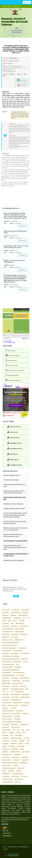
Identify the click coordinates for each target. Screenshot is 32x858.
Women (21, 743)
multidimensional (20, 623)
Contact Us (16, 6)
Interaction (19, 770)
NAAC (22, 729)
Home (4, 846)
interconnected (6, 609)
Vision (24, 617)
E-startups (26, 738)
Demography (5, 735)
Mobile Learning (6, 713)
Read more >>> (25, 338)
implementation (15, 757)
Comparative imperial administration (10, 642)
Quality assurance (15, 727)
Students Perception (7, 716)
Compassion (13, 615)
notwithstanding (19, 691)
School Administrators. (17, 773)
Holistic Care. (17, 781)
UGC (14, 729)
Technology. (17, 716)
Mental (4, 620)
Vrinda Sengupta (13, 58)
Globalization (5, 689)
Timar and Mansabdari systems (9, 645)
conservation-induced (7, 667)
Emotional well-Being (7, 781)
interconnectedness (16, 612)
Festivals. (4, 746)
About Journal (6, 6)
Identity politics (14, 653)
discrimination (17, 754)
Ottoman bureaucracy (7, 639)
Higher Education (16, 713)
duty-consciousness (7, 719)
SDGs (27, 689)
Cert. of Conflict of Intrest (15, 370)
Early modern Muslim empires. (9, 648)
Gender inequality (19, 628)
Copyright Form (13, 365)
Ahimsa (4, 705)
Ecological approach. (19, 631)
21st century (23, 686)
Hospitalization (5, 776)
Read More (22, 226)
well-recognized (15, 776)
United (9, 620)
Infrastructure (5, 738)
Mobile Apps (25, 713)
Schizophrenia (17, 617)
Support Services (6, 680)
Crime (24, 732)
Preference (14, 740)
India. (17, 664)
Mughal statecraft (19, 639)
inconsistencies (20, 675)
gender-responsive (6, 759)
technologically (25, 694)
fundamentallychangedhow (8, 768)
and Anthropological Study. (8, 675)
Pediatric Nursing (19, 779)
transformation (5, 686)
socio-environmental (18, 683)
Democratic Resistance (13, 705)
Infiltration (11, 732)
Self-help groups (23, 762)
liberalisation (12, 746)
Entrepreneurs (5, 740)
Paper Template (12, 360)
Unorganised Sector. (15, 751)
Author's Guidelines (14, 355)
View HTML (23, 80)
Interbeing (25, 612)
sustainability (24, 757)
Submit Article (11, 350)
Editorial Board (23, 846)
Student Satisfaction (24, 678)
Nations (15, 620)
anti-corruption (15, 697)
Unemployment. (18, 735)
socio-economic (22, 648)
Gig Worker (5, 751)
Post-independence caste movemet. (10, 658)
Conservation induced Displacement (10, 669)
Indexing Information (14, 380)
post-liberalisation (15, 694)
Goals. (12, 623)
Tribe (28, 740)
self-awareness (15, 609)
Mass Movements (6, 702)
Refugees (4, 732)
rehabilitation (24, 658)
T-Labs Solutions (13, 855)
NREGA (22, 749)
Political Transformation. (8, 710)
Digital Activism (24, 705)
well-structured (19, 710)
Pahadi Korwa (14, 743)
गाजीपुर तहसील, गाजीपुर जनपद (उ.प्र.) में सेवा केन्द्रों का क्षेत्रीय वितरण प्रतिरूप (16, 247)
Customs (27, 743)
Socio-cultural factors (7, 631)
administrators (20, 768)
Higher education (6, 729)
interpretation (14, 678)
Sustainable (22, 620)
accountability (5, 724)
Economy (18, 732)
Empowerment (25, 759)
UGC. (12, 691)
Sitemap (5, 849)
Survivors (25, 661)
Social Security (5, 749)
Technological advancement (17, 689)
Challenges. (22, 740)
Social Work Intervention (8, 664)
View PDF (23, 84)
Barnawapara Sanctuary (18, 672)
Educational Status (6, 672)
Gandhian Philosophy (16, 699)
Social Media (11, 770)
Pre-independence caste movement (10, 656)
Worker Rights (14, 749)
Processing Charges (12, 375)
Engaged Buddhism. (7, 617)
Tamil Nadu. (15, 765)
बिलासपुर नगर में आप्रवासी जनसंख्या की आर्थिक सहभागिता (14, 261)
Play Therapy (24, 776)
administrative (5, 634)
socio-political (5, 653)
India (11, 735)
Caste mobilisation (24, 653)
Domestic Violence (6, 661)
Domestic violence (24, 626)
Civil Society (13, 708)
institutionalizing (24, 724)
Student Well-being (22, 615)
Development (5, 623)
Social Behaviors (6, 773)
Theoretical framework (7, 628)
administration (14, 634)
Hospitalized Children (7, 779)
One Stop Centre (17, 661)
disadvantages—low (7, 754)
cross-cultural (14, 637)
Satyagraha (27, 702)
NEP (18, 729)
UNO (3, 691)
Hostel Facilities (16, 680)
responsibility (5, 612)
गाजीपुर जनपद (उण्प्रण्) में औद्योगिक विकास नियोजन (15, 232)
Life (28, 617)
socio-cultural (5, 626)
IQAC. (27, 729)
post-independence (18, 650)
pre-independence (6, 650)
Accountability (5, 694)
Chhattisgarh (5, 743)
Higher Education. (6, 683)
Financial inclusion (6, 765)
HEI (8, 691)
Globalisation (5, 708)
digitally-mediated (25, 697)
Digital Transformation (16, 738)
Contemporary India (17, 702)
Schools (4, 770)
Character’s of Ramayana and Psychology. (11, 721)
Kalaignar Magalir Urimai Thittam (10, 762)
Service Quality (25, 680)
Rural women (17, 759)
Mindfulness (5, 615)
